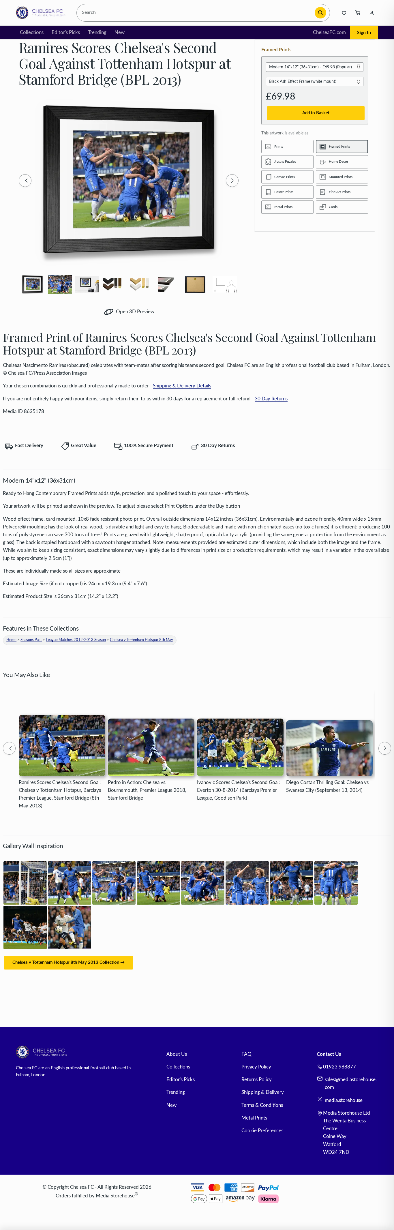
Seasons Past (31, 640)
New (120, 32)
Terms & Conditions (262, 1105)
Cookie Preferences (262, 1130)
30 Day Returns (271, 398)
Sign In (364, 32)
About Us (176, 1054)
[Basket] (358, 12)
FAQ (246, 1054)
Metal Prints (254, 1117)
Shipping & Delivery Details (182, 385)
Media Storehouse (115, 1195)
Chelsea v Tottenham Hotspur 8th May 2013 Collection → (68, 962)
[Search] (320, 12)
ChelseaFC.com (329, 32)
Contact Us (329, 1054)
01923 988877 (339, 1066)
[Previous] (25, 180)
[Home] (42, 12)
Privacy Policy (256, 1066)
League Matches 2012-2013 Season (76, 640)
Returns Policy (256, 1079)
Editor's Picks (66, 32)
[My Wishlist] (344, 12)
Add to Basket (315, 113)
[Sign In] (371, 12)
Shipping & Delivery (262, 1092)
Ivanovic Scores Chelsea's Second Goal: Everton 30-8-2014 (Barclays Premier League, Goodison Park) (238, 790)
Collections (32, 32)
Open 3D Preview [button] (134, 311)
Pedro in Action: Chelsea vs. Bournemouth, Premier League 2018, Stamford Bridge (147, 790)
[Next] (232, 180)
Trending (97, 32)
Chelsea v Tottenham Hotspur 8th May (141, 640)
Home (11, 640)
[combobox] (196, 12)
